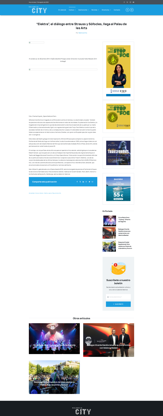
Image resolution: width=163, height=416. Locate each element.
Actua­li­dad (31, 193)
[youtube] (133, 2)
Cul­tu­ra (37, 193)
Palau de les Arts (56, 193)
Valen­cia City (82, 33)
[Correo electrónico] (92, 182)
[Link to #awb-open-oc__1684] (132, 10)
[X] (80, 182)
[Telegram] (89, 182)
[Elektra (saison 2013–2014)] (36, 42)
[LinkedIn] (83, 182)
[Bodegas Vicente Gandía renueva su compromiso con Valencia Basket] (109, 228)
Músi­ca (41, 193)
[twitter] (127, 2)
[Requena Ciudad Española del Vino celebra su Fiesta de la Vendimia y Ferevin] (109, 241)
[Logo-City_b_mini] (38, 7)
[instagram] (130, 2)
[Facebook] (77, 182)
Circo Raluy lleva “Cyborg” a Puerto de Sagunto (124, 219)
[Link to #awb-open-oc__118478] (127, 10)
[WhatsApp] (86, 182)
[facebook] (124, 2)
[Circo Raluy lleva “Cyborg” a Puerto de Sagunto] (109, 217)
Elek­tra (46, 193)
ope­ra (50, 193)
